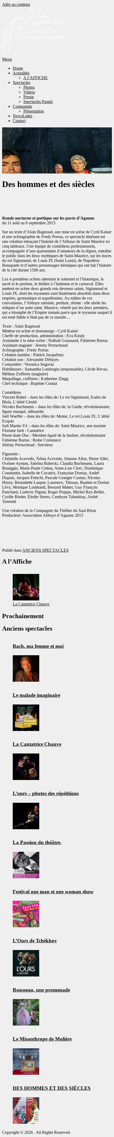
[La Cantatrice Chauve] (26, 587)
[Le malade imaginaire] (26, 718)
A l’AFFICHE (35, 77)
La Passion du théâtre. (37, 842)
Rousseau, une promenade (41, 990)
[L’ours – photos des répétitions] (26, 816)
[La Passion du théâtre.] (26, 865)
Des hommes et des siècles (52, 1088)
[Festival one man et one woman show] (26, 914)
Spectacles (21, 82)
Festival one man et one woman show (53, 891)
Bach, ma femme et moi (38, 646)
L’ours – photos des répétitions (46, 793)
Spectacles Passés (38, 101)
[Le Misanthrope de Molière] (26, 1061)
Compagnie (22, 106)
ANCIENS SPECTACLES (45, 550)
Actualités (21, 73)
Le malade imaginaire (36, 695)
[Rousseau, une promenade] (26, 1012)
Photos (29, 87)
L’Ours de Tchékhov (35, 940)
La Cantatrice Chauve (31, 604)
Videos (29, 92)
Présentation (33, 111)
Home (18, 68)
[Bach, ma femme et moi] (26, 668)
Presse (28, 97)
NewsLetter (22, 116)
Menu (7, 59)
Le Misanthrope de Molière (42, 1039)
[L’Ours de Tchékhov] (26, 963)
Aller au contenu (16, 4)
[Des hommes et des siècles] (26, 1110)
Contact (19, 120)
